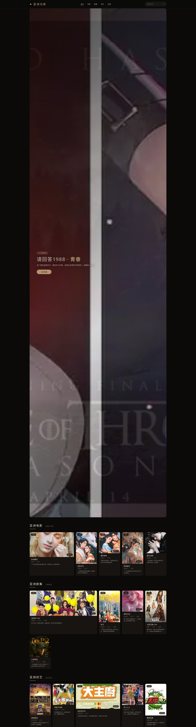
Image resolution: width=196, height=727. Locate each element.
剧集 (95, 4)
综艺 (102, 4)
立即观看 (44, 272)
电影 (89, 4)
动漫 (109, 4)
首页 (82, 4)
